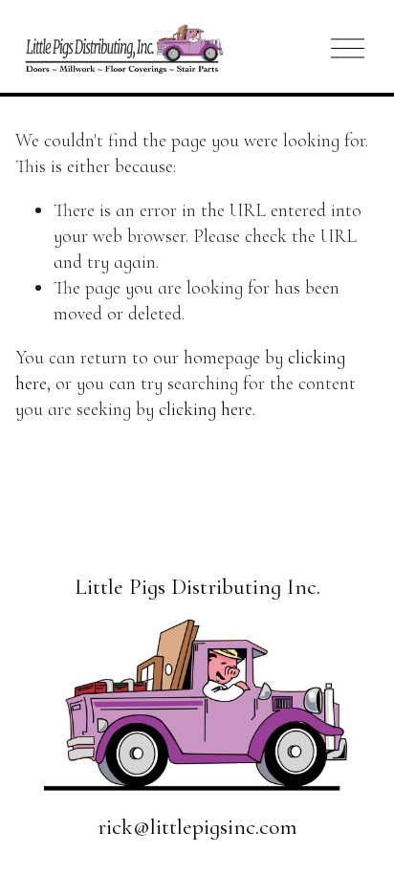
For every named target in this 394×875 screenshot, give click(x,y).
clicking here (205, 409)
